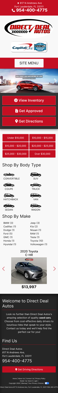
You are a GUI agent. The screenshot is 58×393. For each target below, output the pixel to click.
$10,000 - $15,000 (42, 137)
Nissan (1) (35, 230)
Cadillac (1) (9, 226)
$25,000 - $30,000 (15, 153)
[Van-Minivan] (35, 197)
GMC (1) (8, 237)
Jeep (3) (35, 222)
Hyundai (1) (9, 244)
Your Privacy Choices (36, 383)
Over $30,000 (42, 153)
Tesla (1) (35, 237)
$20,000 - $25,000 (42, 145)
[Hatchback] (10, 197)
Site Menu (29, 63)
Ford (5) (7, 233)
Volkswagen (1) (38, 244)
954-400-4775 (31, 10)
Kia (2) (34, 226)
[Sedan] (8, 207)
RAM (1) (34, 233)
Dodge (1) (9, 230)
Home (15, 378)
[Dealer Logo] (29, 28)
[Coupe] (8, 187)
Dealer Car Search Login (28, 381)
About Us (21, 378)
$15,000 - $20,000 (15, 145)
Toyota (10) (36, 240)
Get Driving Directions (30, 369)
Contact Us (30, 378)
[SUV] (35, 176)
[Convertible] (11, 176)
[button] (2, 81)
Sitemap (24, 383)
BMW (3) (8, 222)
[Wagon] (35, 207)
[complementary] (49, 384)
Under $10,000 (15, 137)
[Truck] (35, 187)
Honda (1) (8, 240)
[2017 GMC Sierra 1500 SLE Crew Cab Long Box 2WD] (34, 273)
